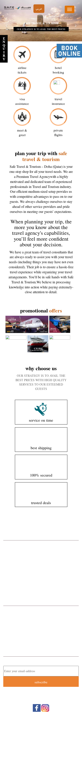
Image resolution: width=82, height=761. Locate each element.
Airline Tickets (41, 551)
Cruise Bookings (41, 562)
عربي (39, 9)
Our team (40, 732)
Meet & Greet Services (41, 579)
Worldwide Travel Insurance (41, 568)
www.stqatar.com (45, 643)
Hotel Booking (41, 556)
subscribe (41, 682)
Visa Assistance (41, 591)
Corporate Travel (41, 545)
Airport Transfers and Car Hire (41, 574)
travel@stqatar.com (46, 638)
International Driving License (41, 585)
